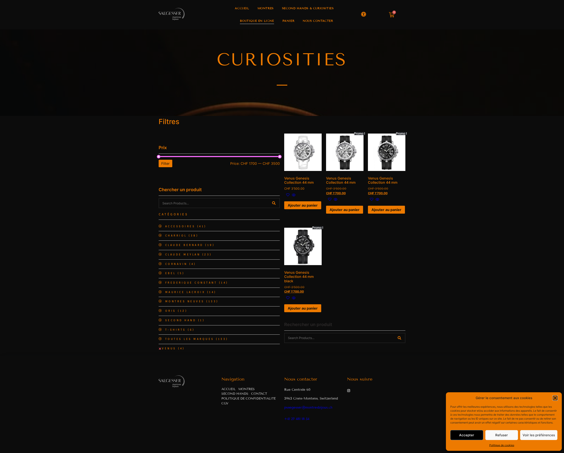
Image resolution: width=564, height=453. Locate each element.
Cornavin (180, 264)
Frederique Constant (196, 282)
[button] (555, 398)
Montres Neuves (192, 301)
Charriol (182, 235)
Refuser (501, 435)
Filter (165, 163)
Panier (288, 21)
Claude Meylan (188, 254)
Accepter (466, 435)
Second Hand (185, 320)
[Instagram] (348, 390)
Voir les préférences (539, 435)
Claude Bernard (190, 245)
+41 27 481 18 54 (296, 419)
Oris (176, 310)
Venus (173, 348)
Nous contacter (318, 21)
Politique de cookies (501, 445)
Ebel (175, 273)
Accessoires (185, 226)
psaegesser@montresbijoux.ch (308, 407)
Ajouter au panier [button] (303, 205)
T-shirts (180, 329)
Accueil (242, 8)
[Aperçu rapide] (293, 195)
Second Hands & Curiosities (308, 8)
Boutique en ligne (257, 21)
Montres (266, 8)
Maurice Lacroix (190, 292)
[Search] (273, 203)
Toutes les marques (196, 339)
